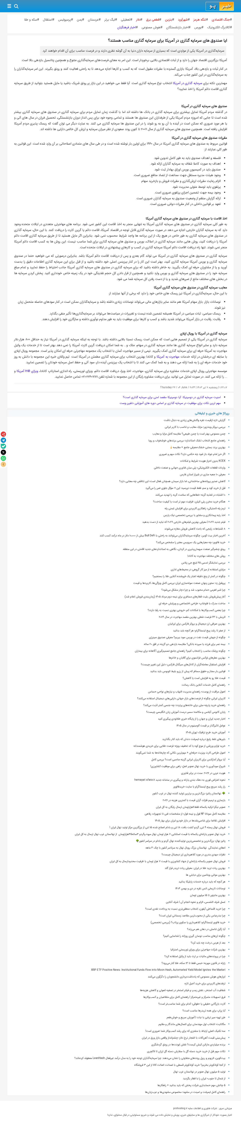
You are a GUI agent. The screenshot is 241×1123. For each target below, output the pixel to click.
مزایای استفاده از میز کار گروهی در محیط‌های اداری (198, 569)
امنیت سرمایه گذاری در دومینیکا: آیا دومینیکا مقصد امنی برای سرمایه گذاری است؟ (172, 397)
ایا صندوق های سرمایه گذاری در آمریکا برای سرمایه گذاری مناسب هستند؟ (167, 41)
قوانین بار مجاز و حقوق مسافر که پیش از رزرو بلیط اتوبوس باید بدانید (187, 671)
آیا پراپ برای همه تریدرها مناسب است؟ (203, 1011)
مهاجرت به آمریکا (168, 356)
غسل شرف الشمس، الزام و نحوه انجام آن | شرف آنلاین (195, 902)
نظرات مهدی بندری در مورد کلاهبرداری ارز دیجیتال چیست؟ (193, 854)
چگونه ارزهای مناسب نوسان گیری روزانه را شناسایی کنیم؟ (194, 936)
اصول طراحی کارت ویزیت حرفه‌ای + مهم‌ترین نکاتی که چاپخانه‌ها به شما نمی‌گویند (180, 753)
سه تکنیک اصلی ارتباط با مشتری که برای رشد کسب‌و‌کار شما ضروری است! (185, 1031)
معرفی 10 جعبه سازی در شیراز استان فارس (202, 474)
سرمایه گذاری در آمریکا (187, 83)
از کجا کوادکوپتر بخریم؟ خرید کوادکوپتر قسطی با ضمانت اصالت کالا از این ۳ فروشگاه (179, 1065)
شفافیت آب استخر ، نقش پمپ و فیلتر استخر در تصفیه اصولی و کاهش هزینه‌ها (182, 990)
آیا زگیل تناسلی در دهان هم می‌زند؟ (206, 929)
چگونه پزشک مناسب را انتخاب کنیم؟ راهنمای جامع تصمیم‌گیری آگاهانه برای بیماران (180, 651)
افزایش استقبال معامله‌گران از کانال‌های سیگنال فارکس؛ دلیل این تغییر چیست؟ (183, 664)
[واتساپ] (3, 458)
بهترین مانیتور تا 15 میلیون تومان (207, 895)
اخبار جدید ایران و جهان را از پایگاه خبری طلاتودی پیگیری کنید (191, 719)
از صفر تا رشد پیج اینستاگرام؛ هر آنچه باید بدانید (199, 631)
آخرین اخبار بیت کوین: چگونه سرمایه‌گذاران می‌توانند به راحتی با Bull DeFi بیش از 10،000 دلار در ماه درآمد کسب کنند (162, 536)
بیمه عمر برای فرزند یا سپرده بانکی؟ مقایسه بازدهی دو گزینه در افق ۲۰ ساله (184, 644)
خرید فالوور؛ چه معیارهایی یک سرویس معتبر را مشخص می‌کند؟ (190, 542)
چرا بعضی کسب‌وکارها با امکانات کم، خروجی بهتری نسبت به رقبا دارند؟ (186, 610)
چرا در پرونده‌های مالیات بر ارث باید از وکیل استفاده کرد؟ (194, 956)
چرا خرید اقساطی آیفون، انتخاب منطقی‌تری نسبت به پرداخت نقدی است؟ (185, 909)
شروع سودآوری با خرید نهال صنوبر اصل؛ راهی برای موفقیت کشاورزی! (187, 766)
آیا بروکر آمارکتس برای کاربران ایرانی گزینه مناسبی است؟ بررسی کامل (188, 759)
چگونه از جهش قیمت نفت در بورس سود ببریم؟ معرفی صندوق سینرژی (187, 637)
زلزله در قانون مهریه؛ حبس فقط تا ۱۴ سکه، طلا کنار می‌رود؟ (193, 963)
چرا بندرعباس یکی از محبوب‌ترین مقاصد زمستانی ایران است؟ (192, 916)
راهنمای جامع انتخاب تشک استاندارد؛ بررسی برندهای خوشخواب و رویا (186, 440)
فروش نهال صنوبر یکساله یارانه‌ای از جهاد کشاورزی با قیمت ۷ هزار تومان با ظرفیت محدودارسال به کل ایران (167, 861)
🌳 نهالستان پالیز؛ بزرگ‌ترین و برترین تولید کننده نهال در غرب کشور (188, 793)
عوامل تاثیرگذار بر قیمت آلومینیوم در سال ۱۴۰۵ (200, 726)
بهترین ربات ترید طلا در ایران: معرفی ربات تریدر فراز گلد (195, 868)
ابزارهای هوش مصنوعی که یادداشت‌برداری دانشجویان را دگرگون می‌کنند (186, 977)
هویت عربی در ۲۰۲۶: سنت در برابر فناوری (203, 773)
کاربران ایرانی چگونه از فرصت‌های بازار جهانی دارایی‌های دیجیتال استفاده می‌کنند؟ (181, 698)
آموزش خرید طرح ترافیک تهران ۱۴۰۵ (205, 732)
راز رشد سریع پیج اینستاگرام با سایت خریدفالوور (199, 787)
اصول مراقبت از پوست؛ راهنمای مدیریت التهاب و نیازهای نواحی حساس (186, 692)
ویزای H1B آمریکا (27, 371)
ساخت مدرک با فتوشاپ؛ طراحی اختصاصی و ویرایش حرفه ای (192, 603)
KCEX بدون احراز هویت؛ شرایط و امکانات (202, 461)
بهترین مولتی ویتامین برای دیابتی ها (205, 875)
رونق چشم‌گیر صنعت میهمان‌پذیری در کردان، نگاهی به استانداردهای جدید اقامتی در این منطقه (174, 549)
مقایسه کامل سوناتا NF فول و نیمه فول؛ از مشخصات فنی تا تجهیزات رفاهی (185, 814)
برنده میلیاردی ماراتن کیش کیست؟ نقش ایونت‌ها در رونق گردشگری (188, 1045)
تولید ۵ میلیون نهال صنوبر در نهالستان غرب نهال (199, 1072)
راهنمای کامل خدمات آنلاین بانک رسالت (203, 685)
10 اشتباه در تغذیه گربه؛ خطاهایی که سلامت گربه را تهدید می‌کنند (190, 495)
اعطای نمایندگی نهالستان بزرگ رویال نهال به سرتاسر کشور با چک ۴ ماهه (185, 848)
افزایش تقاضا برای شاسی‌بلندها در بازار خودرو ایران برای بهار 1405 (190, 821)
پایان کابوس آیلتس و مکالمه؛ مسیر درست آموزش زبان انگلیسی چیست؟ (185, 712)
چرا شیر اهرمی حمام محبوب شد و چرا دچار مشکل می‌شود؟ (193, 590)
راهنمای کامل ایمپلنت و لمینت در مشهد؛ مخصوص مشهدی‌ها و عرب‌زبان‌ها (185, 1092)
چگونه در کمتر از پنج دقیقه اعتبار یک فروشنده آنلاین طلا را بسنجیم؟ (189, 576)
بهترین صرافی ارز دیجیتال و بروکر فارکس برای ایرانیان (196, 624)
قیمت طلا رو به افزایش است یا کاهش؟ (204, 678)
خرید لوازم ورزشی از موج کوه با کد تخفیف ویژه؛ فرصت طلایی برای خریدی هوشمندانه (179, 746)
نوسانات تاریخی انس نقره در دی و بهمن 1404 (200, 888)
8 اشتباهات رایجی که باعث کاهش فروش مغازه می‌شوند (194, 529)
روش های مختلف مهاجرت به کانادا (206, 556)
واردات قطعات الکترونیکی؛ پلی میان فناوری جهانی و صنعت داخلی (189, 468)
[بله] (3, 446)
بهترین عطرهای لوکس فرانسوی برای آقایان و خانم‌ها (197, 658)
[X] (3, 452)
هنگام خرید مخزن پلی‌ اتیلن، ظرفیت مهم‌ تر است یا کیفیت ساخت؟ (189, 502)
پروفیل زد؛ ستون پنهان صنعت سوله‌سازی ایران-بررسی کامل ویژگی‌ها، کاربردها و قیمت (179, 583)
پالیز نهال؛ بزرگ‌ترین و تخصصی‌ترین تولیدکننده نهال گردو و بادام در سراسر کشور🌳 (180, 841)
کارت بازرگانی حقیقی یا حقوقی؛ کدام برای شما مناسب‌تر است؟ (191, 1004)
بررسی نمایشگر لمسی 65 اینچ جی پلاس (203, 563)
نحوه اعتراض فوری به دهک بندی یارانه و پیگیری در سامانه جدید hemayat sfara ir (179, 780)
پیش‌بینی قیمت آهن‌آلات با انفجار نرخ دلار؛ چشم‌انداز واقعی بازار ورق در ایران (183, 1038)
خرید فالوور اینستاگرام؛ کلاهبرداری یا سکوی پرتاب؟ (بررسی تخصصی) (188, 922)
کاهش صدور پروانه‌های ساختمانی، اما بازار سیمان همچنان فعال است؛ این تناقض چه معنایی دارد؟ (172, 481)
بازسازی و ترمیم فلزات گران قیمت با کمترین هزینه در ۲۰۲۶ (194, 800)
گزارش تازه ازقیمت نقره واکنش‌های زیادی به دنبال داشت (194, 420)
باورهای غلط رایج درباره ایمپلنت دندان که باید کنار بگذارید (193, 739)
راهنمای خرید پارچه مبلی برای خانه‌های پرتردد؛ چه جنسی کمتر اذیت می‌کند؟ (184, 705)
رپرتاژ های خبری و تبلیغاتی (212, 413)
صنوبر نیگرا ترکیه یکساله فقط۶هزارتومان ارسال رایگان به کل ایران (190, 807)
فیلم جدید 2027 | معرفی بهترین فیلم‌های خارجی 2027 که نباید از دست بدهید (183, 522)
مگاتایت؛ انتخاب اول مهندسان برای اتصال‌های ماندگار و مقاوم (192, 1024)
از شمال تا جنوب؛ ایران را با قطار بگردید (204, 1078)
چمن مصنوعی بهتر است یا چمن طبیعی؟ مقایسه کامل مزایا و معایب (189, 434)
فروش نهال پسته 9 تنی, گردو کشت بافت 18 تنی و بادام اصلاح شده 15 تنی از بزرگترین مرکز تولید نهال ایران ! (167, 827)
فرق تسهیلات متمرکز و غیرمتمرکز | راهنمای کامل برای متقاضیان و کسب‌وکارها (184, 997)
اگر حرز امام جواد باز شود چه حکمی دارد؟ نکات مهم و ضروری (192, 454)
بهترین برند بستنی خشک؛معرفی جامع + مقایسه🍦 (197, 447)
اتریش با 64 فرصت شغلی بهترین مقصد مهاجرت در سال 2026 (192, 617)
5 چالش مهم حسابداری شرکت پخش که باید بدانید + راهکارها (191, 1085)
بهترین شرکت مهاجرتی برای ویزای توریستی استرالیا (197, 949)
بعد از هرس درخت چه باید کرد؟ (208, 943)
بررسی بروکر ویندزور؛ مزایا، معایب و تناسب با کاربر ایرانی (195, 427)
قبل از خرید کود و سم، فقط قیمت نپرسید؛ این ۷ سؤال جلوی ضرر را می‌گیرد (185, 488)
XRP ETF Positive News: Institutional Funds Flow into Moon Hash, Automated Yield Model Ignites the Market (158, 970)
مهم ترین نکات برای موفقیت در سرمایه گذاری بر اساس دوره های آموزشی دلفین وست (170, 403)
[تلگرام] (3, 440)
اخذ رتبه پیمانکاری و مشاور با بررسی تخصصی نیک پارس (194, 515)
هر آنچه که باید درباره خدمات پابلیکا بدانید (202, 882)
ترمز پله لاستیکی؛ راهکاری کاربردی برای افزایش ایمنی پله (195, 508)
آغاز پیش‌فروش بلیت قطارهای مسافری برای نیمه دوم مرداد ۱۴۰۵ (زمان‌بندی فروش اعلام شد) (175, 597)
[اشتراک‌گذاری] (3, 434)
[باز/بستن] (3, 464)
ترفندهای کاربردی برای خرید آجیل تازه (205, 983)
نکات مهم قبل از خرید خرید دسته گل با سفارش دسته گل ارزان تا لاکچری (186, 1051)
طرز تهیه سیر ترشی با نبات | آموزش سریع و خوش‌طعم (196, 1017)
